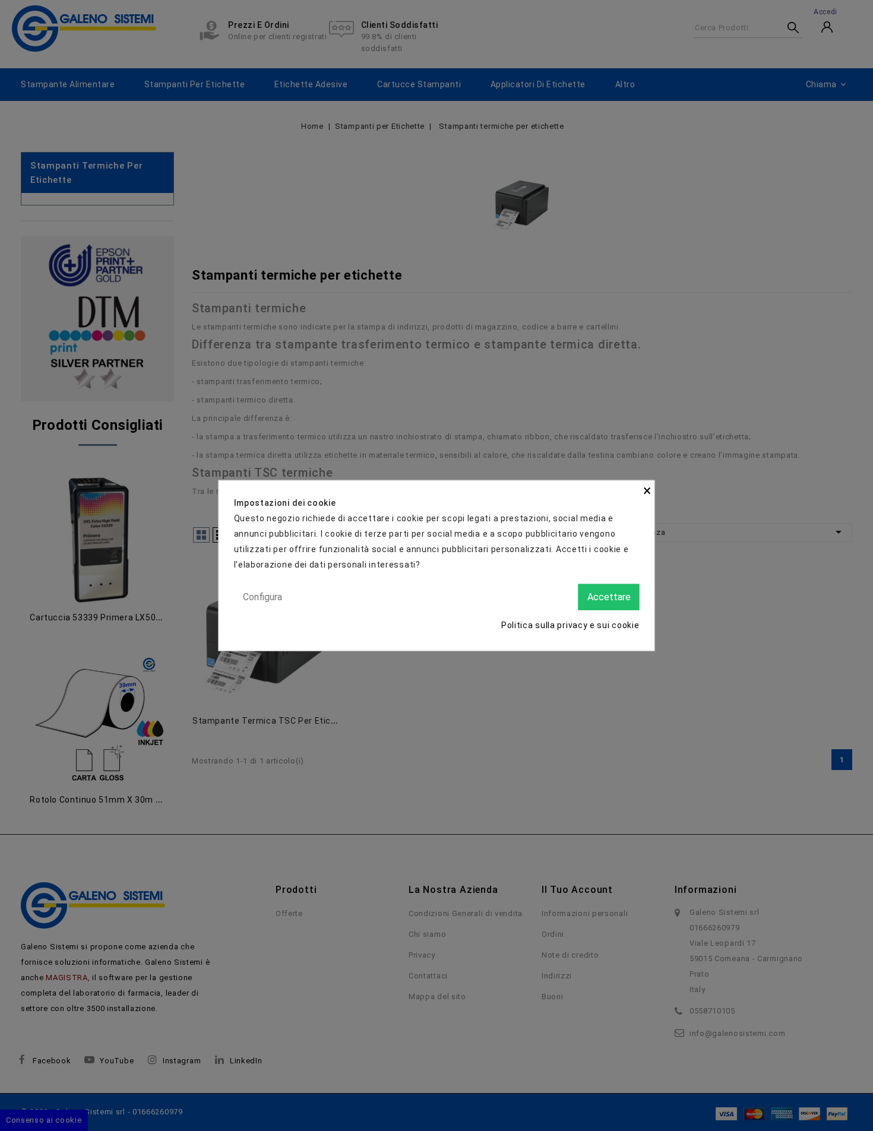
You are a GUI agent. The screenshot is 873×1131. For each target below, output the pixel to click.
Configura (262, 596)
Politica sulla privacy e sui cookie (570, 625)
